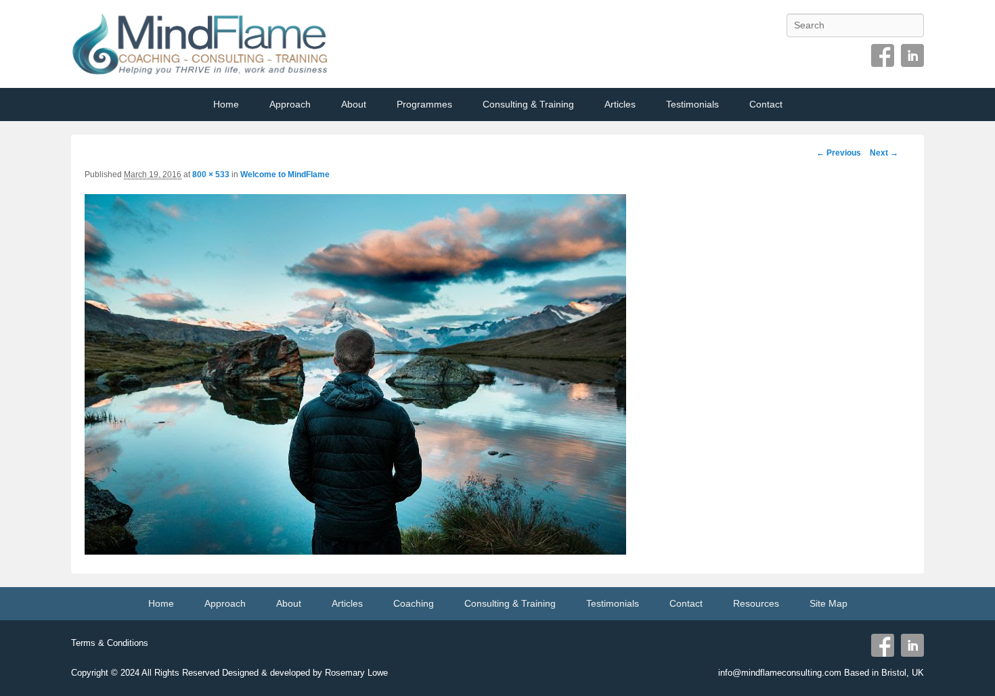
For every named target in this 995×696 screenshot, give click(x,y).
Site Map (828, 603)
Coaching (413, 603)
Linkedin (912, 55)
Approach (290, 104)
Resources (756, 603)
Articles (620, 104)
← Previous (838, 153)
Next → (884, 153)
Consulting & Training (528, 104)
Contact (765, 104)
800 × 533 (210, 174)
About (353, 104)
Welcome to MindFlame (285, 174)
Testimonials (692, 104)
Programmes (424, 104)
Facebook (882, 55)
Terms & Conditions (109, 643)
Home (226, 104)
